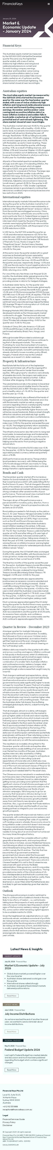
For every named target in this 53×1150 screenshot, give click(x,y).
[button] (46, 4)
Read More (11, 996)
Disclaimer (7, 1125)
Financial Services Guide (14, 1119)
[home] (12, 4)
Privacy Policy (9, 1122)
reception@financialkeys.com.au (17, 1109)
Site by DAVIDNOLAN (11, 1145)
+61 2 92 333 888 (10, 1106)
